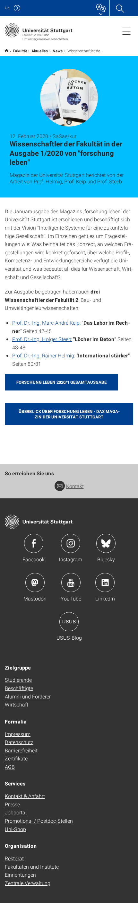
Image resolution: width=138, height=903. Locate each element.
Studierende (18, 679)
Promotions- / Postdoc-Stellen (39, 820)
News (58, 50)
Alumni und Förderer (28, 696)
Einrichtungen (20, 874)
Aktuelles (39, 50)
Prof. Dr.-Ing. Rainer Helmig (43, 355)
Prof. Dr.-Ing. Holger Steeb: (42, 339)
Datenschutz (19, 742)
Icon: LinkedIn (105, 582)
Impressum (17, 734)
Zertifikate (16, 758)
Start (6, 50)
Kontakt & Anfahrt (25, 796)
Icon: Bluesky (106, 543)
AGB (10, 766)
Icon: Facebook (33, 543)
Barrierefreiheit (21, 750)
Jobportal (16, 812)
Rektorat (14, 858)
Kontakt (75, 486)
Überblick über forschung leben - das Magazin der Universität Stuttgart (69, 414)
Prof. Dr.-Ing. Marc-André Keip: (46, 322)
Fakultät (20, 50)
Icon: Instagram (70, 543)
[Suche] (119, 8)
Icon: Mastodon (35, 582)
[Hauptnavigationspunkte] (126, 31)
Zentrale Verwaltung (27, 883)
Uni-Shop (15, 829)
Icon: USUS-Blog (69, 621)
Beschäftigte (19, 688)
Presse (12, 804)
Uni (8, 7)
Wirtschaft (16, 704)
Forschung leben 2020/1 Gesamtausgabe (61, 382)
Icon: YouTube (71, 582)
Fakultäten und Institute (32, 866)
